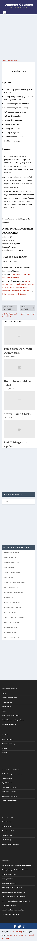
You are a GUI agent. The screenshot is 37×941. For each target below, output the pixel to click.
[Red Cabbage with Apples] (19, 429)
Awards (4, 753)
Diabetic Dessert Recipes (19, 287)
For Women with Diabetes (10, 787)
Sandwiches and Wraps (12, 602)
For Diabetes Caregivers (9, 801)
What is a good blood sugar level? (12, 888)
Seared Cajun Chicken (18, 414)
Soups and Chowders (11, 622)
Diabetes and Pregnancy (9, 796)
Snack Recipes (20, 294)
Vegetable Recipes (10, 627)
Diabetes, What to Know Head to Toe (13, 892)
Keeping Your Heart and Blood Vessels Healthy (16, 865)
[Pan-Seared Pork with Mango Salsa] (19, 335)
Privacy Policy (12, 935)
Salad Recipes (8, 597)
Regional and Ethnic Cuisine (13, 592)
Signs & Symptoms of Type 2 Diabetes (13, 896)
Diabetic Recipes (7, 822)
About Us (5, 735)
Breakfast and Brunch (11, 562)
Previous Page (12, 61)
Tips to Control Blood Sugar (10, 914)
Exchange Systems (7, 879)
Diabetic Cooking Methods (10, 844)
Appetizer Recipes (10, 557)
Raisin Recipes (8, 294)
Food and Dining (7, 702)
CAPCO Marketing (16, 932)
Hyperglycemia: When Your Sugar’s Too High (16, 901)
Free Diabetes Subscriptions (11, 715)
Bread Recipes (9, 567)
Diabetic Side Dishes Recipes (14, 617)
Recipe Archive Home (11, 552)
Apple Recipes (21, 284)
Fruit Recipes (27, 290)
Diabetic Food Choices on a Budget (13, 910)
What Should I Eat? (8, 826)
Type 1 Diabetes (7, 778)
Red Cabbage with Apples (15, 444)
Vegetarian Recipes (10, 632)
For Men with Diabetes (9, 792)
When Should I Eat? (8, 831)
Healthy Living (6, 706)
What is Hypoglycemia (9, 874)
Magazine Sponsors (8, 739)
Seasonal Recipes (10, 612)
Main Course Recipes (11, 587)
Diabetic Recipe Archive (11, 290)
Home (4, 61)
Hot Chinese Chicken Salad (17, 383)
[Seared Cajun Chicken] (19, 400)
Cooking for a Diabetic (9, 905)
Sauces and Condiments (12, 607)
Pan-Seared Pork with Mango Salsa (18, 350)
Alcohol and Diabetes (8, 883)
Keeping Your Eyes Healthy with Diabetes (15, 870)
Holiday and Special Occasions (14, 582)
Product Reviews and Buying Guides (13, 720)
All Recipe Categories (11, 637)
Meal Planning (6, 840)
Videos (4, 711)
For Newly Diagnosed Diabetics (12, 774)
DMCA (7, 938)
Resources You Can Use (9, 724)
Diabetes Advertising (8, 744)
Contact (4, 748)
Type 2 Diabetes (7, 783)
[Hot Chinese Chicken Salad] (19, 368)
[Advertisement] (18, 36)
